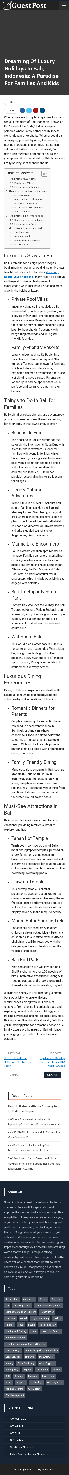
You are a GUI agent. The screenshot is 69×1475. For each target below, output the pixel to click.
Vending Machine (14, 1389)
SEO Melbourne (18, 1419)
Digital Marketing (40, 1318)
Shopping (32, 1376)
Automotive (29, 1299)
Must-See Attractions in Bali (25, 228)
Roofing (56, 1369)
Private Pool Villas (23, 183)
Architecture (12, 1299)
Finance (10, 1325)
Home (34, 1331)
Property (27, 1369)
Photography (12, 1369)
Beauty (43, 1299)
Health (31, 1325)
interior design (13, 1350)
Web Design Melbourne (22, 1447)
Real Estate (42, 1369)
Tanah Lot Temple (23, 232)
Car (7, 1305)
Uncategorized (54, 1382)
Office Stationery (26, 1363)
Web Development (15, 1395)
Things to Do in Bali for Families (28, 191)
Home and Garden (51, 1331)
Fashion (58, 1318)
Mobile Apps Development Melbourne (29, 1454)
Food (20, 1325)
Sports (9, 1382)
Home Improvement (16, 1337)
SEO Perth (15, 1433)
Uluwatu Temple (22, 236)
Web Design (34, 1389)
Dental (23, 1318)
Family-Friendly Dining (25, 224)
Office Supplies (46, 1363)
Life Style (29, 1357)
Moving (9, 1363)
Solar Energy (48, 1376)
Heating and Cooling (16, 1331)
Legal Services (13, 1357)
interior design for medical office (41, 1350)
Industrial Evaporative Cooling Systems (25, 1344)
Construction (47, 1312)
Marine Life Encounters (26, 203)
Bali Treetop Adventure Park (29, 207)
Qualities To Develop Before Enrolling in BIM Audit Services (51, 1062)
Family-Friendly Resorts (26, 187)
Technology (37, 1382)
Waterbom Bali (22, 211)
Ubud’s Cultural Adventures (28, 199)
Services (19, 1376)
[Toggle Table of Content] (43, 173)
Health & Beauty (48, 1325)
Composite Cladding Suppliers (21, 1312)
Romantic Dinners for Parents (29, 220)
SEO (8, 1376)
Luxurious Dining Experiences (26, 216)
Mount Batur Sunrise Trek (27, 240)
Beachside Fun (22, 195)
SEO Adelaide (17, 1426)
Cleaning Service (22, 1305)
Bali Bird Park (21, 244)
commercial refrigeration (48, 1305)
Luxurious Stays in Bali (22, 179)
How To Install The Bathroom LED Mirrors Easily (17, 1062)
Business (56, 1299)
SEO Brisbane (17, 1440)
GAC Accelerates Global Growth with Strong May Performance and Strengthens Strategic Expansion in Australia (34, 1163)
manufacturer (46, 1357)
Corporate (10, 1318)
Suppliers (21, 1382)
